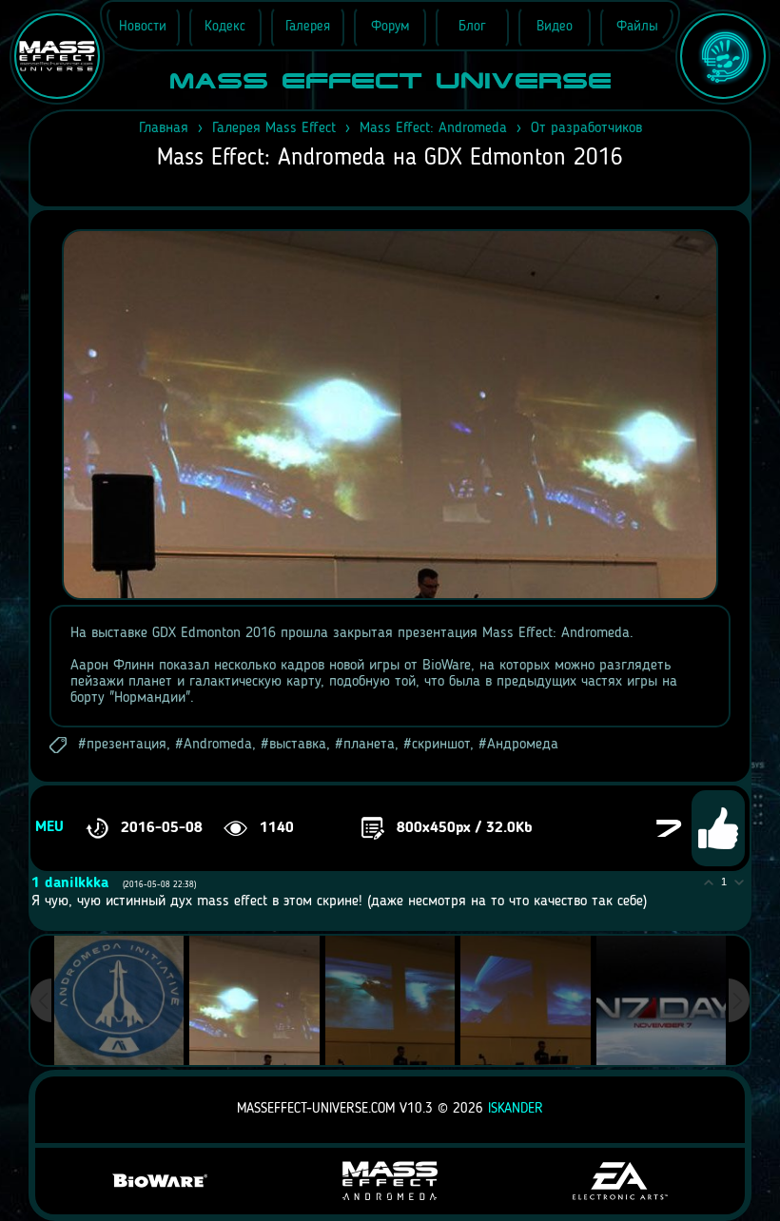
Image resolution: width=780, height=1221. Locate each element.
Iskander (515, 1109)
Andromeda (218, 744)
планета (369, 744)
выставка (297, 744)
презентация (126, 744)
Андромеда (522, 744)
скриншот (441, 744)
